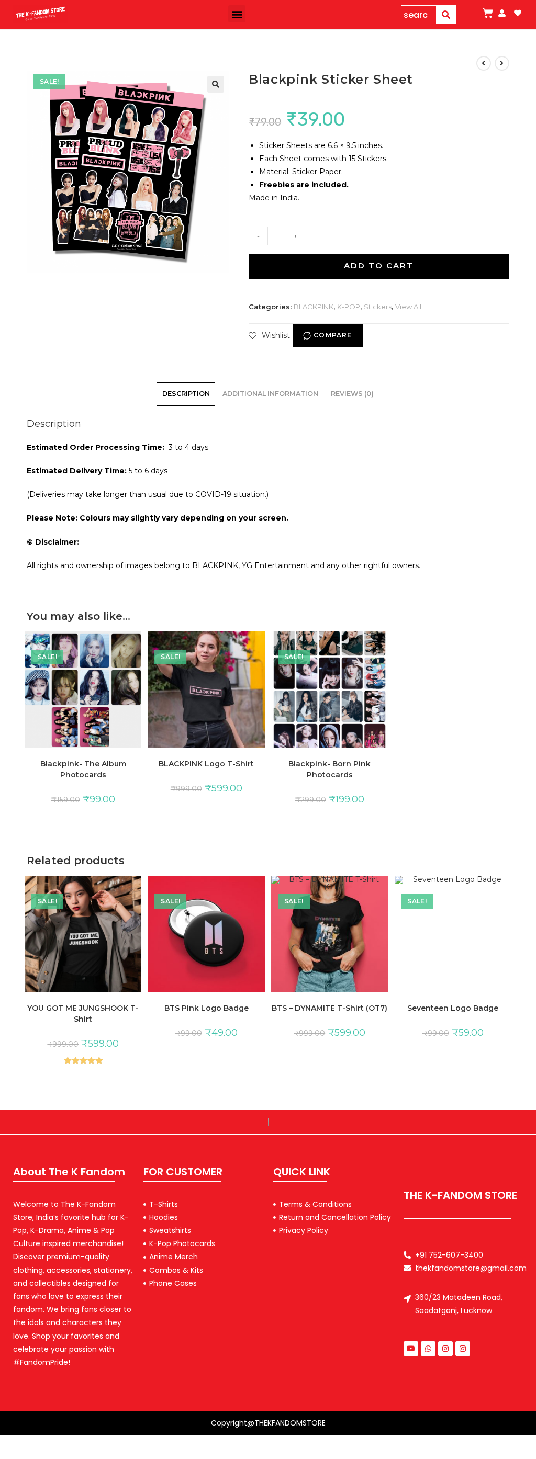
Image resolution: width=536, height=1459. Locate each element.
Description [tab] (186, 394)
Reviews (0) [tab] (352, 394)
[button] (236, 13)
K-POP (348, 306)
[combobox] (418, 14)
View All (408, 306)
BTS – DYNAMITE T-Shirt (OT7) (329, 1008)
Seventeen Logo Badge (452, 1008)
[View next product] (502, 63)
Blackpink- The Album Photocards (83, 769)
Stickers (378, 306)
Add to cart (379, 265)
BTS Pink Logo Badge (206, 1008)
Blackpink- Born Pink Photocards (329, 769)
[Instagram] (445, 1348)
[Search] (446, 14)
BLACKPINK (313, 306)
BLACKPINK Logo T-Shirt (206, 763)
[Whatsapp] (428, 1348)
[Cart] (488, 13)
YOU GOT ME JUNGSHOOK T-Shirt (83, 1013)
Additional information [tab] (270, 394)
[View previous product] (483, 63)
